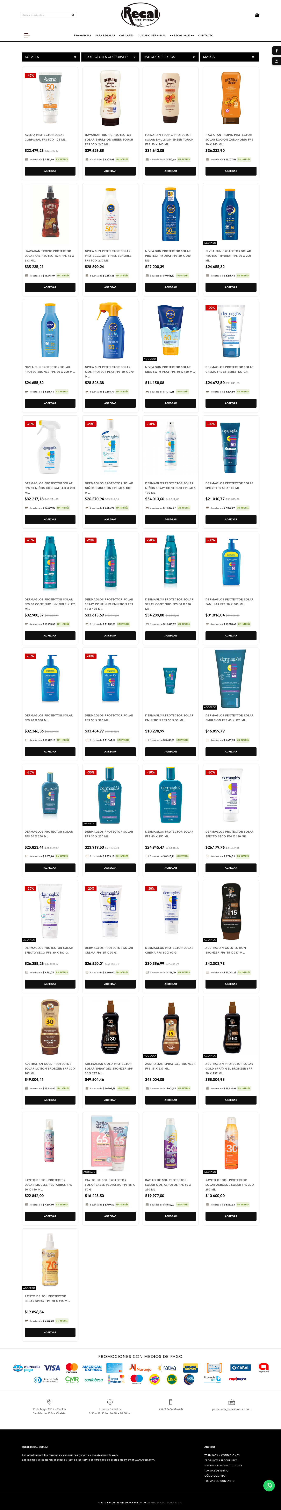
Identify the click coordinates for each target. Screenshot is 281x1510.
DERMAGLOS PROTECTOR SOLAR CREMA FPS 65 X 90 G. (109, 950)
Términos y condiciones (222, 1455)
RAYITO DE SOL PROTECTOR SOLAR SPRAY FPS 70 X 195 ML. (47, 1298)
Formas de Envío (216, 1470)
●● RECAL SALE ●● (182, 35)
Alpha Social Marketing (164, 1502)
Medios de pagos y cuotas (223, 1465)
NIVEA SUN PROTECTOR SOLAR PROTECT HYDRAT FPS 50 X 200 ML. (168, 255)
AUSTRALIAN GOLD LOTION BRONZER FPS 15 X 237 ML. (226, 950)
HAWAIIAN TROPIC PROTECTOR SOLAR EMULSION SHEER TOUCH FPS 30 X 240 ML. (109, 139)
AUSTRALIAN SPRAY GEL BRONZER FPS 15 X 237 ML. (170, 1066)
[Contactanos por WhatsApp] (269, 1485)
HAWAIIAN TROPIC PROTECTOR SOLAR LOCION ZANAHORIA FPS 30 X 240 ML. (229, 139)
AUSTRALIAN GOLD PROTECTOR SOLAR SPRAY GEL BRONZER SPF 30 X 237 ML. (109, 1068)
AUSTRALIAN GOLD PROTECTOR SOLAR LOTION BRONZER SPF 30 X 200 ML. (50, 1068)
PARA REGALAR (105, 35)
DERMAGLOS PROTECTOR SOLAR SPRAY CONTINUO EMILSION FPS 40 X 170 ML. (109, 604)
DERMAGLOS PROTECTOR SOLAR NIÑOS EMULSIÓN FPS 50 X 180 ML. (109, 488)
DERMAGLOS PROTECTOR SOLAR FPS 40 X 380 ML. (49, 718)
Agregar (50, 171)
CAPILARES (126, 35)
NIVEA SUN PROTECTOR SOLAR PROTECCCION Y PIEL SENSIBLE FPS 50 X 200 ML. (108, 255)
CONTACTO (206, 35)
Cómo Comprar (215, 1475)
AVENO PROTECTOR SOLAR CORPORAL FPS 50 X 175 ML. (46, 137)
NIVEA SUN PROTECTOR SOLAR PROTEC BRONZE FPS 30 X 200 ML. (50, 369)
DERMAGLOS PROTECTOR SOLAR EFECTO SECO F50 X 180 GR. (230, 834)
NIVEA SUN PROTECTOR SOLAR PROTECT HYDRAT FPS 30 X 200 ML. (228, 255)
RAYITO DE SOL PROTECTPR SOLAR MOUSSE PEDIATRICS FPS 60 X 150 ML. (48, 1184)
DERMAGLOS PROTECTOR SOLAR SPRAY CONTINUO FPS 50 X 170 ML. (169, 604)
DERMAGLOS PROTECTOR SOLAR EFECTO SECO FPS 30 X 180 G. (49, 950)
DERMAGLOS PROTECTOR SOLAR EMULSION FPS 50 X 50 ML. (169, 718)
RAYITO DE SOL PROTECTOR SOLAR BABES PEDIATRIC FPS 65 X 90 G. (110, 1184)
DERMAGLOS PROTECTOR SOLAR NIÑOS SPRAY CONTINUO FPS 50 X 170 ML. (170, 488)
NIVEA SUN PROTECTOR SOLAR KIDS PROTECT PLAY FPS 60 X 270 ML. (109, 371)
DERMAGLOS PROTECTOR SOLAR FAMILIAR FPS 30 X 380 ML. (230, 602)
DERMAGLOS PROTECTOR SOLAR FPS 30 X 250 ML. (109, 834)
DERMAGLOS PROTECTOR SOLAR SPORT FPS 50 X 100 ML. (230, 485)
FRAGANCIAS (82, 35)
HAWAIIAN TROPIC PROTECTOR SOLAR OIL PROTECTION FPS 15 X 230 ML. (49, 255)
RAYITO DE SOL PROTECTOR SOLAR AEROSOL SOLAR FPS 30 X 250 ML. (230, 1184)
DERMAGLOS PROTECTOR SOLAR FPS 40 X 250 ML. (169, 834)
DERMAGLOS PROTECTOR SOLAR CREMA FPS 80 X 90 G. (169, 950)
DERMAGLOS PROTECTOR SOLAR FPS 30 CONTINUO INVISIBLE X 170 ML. (50, 604)
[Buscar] (73, 15)
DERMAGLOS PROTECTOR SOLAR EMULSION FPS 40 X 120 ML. (230, 718)
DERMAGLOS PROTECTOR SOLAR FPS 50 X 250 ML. (49, 834)
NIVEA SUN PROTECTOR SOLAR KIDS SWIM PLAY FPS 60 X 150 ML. (170, 369)
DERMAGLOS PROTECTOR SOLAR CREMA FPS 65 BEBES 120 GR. (230, 369)
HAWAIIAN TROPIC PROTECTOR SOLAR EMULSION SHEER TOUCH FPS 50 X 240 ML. (169, 139)
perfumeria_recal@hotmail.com (231, 1409)
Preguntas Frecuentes (220, 1460)
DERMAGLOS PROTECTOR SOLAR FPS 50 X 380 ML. (109, 718)
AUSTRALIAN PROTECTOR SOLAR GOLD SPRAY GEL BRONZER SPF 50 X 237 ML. (229, 1068)
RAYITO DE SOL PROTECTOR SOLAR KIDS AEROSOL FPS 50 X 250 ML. (168, 1184)
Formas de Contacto (219, 1481)
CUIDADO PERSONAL (152, 35)
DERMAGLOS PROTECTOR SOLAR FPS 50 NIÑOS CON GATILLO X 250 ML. (50, 488)
